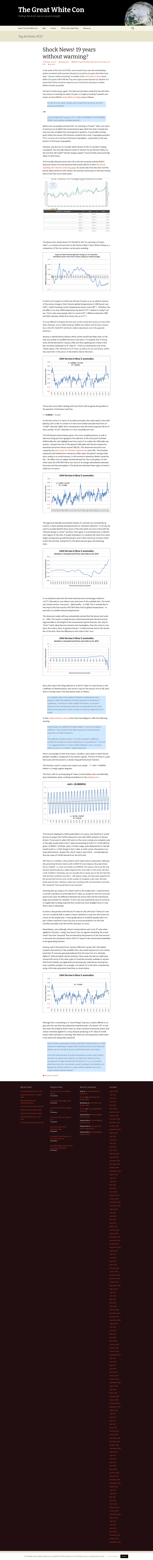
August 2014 (114, 1518)
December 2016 (115, 1438)
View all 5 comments (51, 1075)
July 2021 (113, 1292)
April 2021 (113, 1303)
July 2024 (113, 1178)
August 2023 (114, 1209)
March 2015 (113, 1504)
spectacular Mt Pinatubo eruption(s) (70, 450)
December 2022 (115, 1237)
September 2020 (115, 1320)
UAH (44, 64)
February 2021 (114, 1310)
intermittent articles (93, 76)
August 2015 (114, 1487)
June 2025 (113, 1140)
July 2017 (113, 1414)
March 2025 (113, 1150)
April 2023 (113, 1223)
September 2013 (115, 1542)
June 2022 (113, 1258)
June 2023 (113, 1216)
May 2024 (113, 1185)
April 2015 (113, 1500)
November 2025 (115, 1122)
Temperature (64, 62)
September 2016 (115, 1448)
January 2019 (114, 1376)
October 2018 (114, 1379)
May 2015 (113, 1497)
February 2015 (114, 1507)
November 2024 (115, 1164)
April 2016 (113, 1466)
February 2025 (114, 1154)
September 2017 (115, 1407)
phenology (88, 1061)
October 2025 (114, 1126)
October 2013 (114, 1539)
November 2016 (115, 1441)
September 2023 (115, 1206)
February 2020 (114, 1344)
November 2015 (115, 1480)
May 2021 (113, 1299)
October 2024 (114, 1168)
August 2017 (114, 1410)
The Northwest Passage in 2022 (60, 1101)
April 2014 (113, 1528)
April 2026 (113, 1105)
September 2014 (115, 1514)
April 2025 (113, 1147)
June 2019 (113, 1362)
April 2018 (113, 1389)
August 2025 (114, 1133)
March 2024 (113, 1192)
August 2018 (114, 1386)
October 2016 (114, 1445)
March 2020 (113, 1341)
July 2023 (113, 1213)
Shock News (103, 62)
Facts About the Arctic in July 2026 (31, 1106)
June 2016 (113, 1459)
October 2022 (114, 1244)
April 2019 (113, 1369)
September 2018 (115, 1382)
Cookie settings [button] (112, 1556)
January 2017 (114, 1435)
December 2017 (115, 1403)
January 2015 (114, 1511)
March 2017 (113, 1428)
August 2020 (114, 1324)
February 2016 (114, 1473)
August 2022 (114, 1251)
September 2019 (115, 1355)
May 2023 (113, 1220)
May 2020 (113, 1334)
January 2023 (114, 1233)
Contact (53, 28)
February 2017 (114, 1431)
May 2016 (113, 1462)
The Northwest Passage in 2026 (30, 1110)
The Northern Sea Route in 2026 (30, 1113)
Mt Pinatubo (86, 62)
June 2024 (113, 1181)
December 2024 (115, 1161)
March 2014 (113, 1532)
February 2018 (114, 1396)
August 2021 (114, 1289)
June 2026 (113, 1098)
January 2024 (114, 1199)
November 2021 (115, 1278)
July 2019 (113, 1358)
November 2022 (115, 1240)
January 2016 (114, 1476)
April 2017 (113, 1424)
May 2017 (113, 1421)
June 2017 (113, 1417)
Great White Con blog (72, 97)
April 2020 (113, 1337)
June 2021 (113, 1296)
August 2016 (114, 1452)
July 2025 (113, 1136)
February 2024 (114, 1195)
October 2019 (114, 1351)
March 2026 (113, 1109)
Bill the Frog (77, 62)
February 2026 (114, 1112)
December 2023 (115, 1202)
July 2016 (113, 1455)
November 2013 (115, 1535)
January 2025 (114, 1157)
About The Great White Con (28, 28)
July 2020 (113, 1327)
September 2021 (115, 1285)
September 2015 (115, 1483)
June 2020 (113, 1330)
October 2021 (114, 1282)
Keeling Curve (93, 777)
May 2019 (113, 1365)
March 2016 (113, 1469)
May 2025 (113, 1143)
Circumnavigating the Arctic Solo (31, 1091)
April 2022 (113, 1261)
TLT (109, 62)
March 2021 (113, 1306)
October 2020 (114, 1317)
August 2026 (114, 1091)
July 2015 (113, 1490)
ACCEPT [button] (124, 1556)
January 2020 (114, 1348)
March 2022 (113, 1265)
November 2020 (115, 1313)
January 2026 (114, 1116)
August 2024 (114, 1174)
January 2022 (114, 1272)
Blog (44, 28)
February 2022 (114, 1268)
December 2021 (115, 1275)
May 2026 (113, 1102)
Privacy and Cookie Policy (70, 28)
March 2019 (113, 1372)
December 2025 (115, 1119)
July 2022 (113, 1254)
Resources (87, 28)
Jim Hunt (52, 64)
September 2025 (115, 1129)
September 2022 (115, 1247)
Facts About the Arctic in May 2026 (31, 1123)
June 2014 (113, 1525)
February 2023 (114, 1230)
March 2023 (113, 1226)
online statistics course (58, 718)
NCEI (92, 62)
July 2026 (113, 1095)
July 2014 (113, 1521)
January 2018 (114, 1400)
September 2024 (115, 1171)
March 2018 (113, 1393)
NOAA (96, 62)
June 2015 (113, 1493)
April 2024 (113, 1188)
